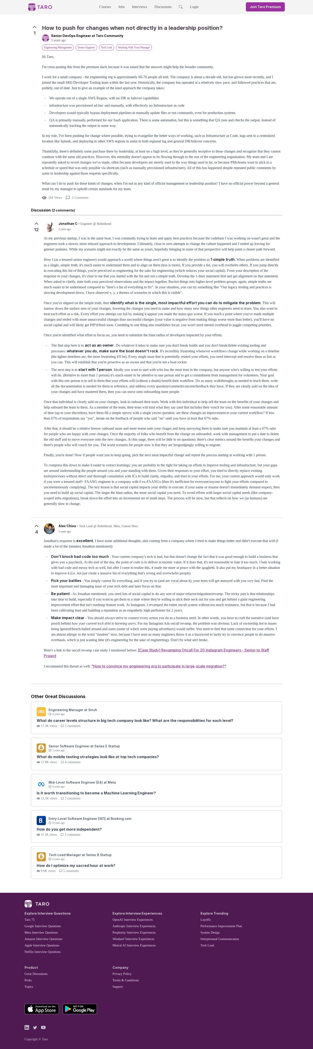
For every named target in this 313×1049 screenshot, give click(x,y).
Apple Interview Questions (42, 945)
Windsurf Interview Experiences (133, 939)
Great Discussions (36, 974)
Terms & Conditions (126, 980)
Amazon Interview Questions (43, 939)
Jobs (121, 7)
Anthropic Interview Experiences (134, 926)
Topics (29, 986)
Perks (28, 980)
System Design (210, 932)
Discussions (163, 7)
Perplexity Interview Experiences (134, 932)
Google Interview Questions (43, 926)
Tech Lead (207, 945)
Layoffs (205, 919)
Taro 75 (30, 919)
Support (118, 986)
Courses (105, 7)
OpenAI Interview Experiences (133, 919)
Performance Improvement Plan (221, 926)
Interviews (139, 7)
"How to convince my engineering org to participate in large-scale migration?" (158, 666)
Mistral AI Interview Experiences (134, 945)
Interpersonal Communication (219, 939)
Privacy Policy (122, 974)
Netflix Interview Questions (42, 952)
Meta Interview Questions (41, 932)
